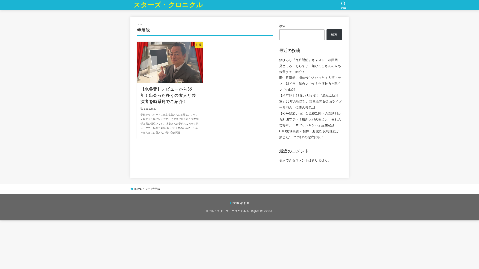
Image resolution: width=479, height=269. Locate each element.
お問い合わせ (240, 203)
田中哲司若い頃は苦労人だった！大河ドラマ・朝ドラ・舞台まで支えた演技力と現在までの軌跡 (310, 83)
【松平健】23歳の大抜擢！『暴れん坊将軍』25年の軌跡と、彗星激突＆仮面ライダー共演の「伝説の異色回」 (310, 101)
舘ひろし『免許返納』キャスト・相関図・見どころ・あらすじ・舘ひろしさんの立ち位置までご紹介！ (310, 66)
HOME (138, 189)
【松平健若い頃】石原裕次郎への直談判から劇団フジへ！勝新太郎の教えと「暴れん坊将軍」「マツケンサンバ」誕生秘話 (310, 119)
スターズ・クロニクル (168, 5)
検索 (282, 26)
